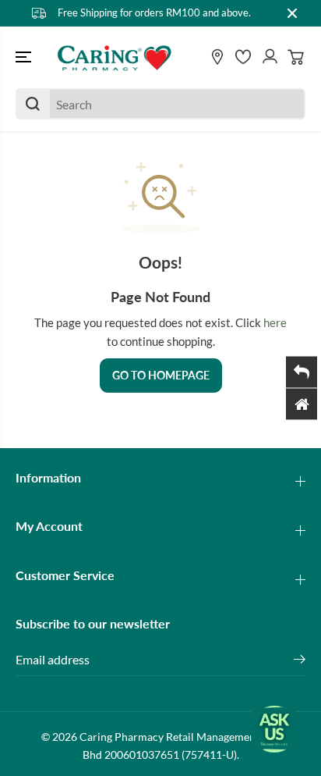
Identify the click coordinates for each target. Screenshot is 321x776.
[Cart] (296, 57)
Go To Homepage (161, 375)
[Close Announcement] (292, 13)
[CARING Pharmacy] (114, 58)
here (275, 322)
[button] (25, 58)
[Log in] (269, 57)
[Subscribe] (299, 661)
